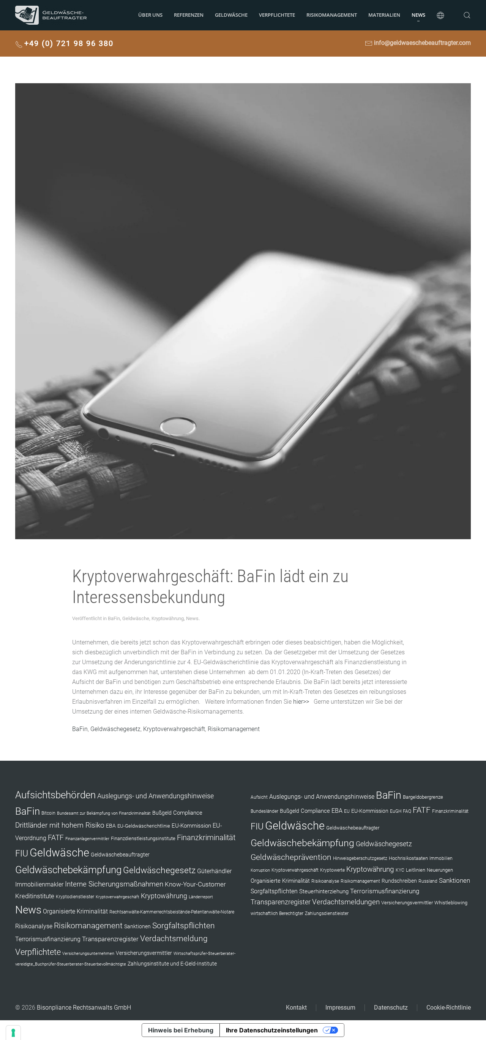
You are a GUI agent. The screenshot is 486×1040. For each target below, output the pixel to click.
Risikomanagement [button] (331, 14)
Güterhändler (214, 871)
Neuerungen (440, 870)
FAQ (407, 811)
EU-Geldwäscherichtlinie (143, 826)
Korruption (260, 870)
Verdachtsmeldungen (346, 902)
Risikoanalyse (33, 926)
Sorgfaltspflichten (183, 925)
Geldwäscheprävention (291, 857)
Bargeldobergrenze (423, 797)
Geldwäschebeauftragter (120, 855)
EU (347, 811)
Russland (427, 881)
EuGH (395, 811)
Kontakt (296, 1007)
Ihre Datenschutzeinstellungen (272, 1030)
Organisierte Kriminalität (75, 911)
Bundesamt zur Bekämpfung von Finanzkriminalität (104, 813)
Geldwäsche (231, 14)
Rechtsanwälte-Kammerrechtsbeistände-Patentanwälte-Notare (171, 912)
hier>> (301, 701)
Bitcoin (48, 813)
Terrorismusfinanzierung (47, 939)
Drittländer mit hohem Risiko (59, 825)
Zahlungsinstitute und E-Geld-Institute (172, 964)
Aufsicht (259, 797)
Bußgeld (162, 813)
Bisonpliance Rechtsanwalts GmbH (84, 1007)
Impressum (340, 1007)
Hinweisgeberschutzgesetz (360, 858)
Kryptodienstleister (75, 896)
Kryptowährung (167, 618)
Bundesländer (264, 811)
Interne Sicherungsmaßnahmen (114, 884)
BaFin (114, 618)
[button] (440, 15)
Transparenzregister (110, 939)
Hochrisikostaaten (408, 858)
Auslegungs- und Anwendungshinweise (155, 796)
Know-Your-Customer (195, 884)
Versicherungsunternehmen (88, 953)
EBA (111, 826)
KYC (400, 870)
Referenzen (189, 14)
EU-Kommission (191, 825)
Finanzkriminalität (206, 837)
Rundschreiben (399, 881)
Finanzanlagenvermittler (87, 838)
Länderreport (201, 896)
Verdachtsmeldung (174, 938)
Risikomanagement (234, 729)
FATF (56, 837)
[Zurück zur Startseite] (51, 15)
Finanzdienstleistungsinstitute (143, 838)
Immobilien (441, 858)
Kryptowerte (332, 870)
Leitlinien (415, 870)
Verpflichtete (277, 14)
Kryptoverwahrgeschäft (174, 729)
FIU (21, 853)
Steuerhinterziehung (324, 891)
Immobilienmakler (39, 884)
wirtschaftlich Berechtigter (277, 913)
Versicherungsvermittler (144, 953)
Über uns (150, 14)
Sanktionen (137, 926)
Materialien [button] (384, 14)
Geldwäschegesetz (115, 729)
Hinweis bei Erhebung (180, 1030)
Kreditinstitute (34, 896)
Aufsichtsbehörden (55, 795)
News (418, 14)
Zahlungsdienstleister (327, 913)
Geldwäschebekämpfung (68, 869)
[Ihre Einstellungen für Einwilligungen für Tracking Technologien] (13, 1033)
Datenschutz (391, 1007)
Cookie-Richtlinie (448, 1007)
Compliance (187, 812)
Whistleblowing (450, 902)
